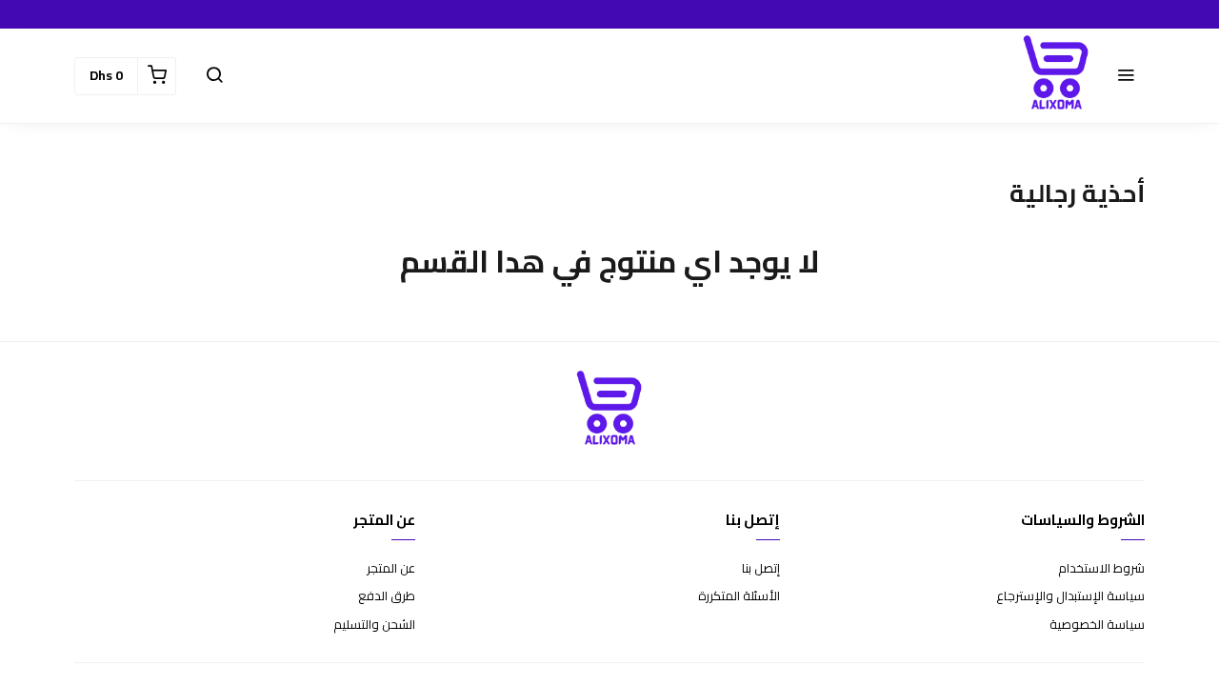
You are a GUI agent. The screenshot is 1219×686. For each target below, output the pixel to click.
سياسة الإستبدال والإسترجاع (1070, 596)
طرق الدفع (386, 596)
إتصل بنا (761, 568)
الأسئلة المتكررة (739, 596)
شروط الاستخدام (1101, 568)
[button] (1126, 76)
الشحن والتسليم (374, 625)
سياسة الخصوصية (1097, 625)
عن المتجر (391, 568)
